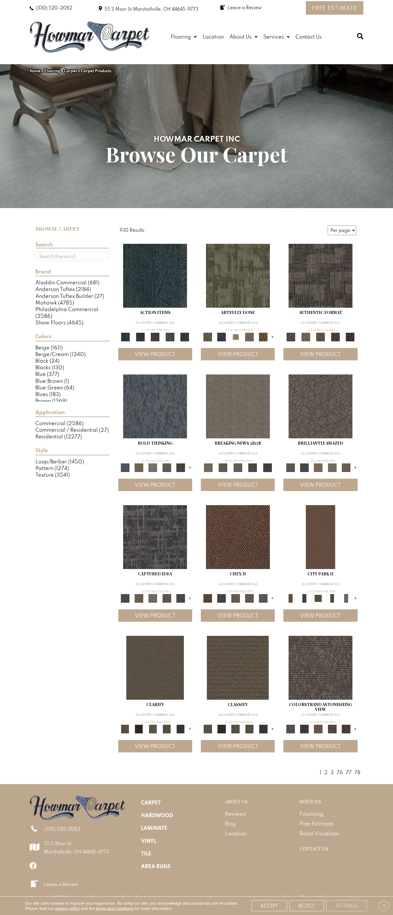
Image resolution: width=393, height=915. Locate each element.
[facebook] (33, 866)
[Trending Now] (238, 405)
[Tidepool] (155, 275)
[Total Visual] (318, 728)
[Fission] (167, 467)
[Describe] (153, 728)
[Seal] (181, 467)
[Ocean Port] (140, 336)
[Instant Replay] (238, 467)
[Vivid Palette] (263, 336)
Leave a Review (61, 884)
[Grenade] (139, 467)
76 (340, 772)
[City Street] (184, 336)
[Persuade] (167, 728)
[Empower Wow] (332, 467)
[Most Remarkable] (221, 336)
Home (35, 70)
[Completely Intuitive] (318, 467)
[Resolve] (155, 667)
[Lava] (153, 467)
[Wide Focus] (304, 728)
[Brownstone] (155, 336)
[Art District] (236, 597)
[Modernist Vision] (236, 336)
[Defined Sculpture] (305, 336)
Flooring (52, 70)
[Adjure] (181, 728)
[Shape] (155, 405)
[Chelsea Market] (238, 536)
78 (357, 772)
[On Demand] (252, 467)
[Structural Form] (350, 336)
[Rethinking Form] (335, 336)
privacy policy (67, 908)
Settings (346, 906)
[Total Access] (267, 467)
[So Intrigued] (320, 405)
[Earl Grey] (170, 336)
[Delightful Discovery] (238, 275)
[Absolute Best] (332, 728)
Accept (269, 906)
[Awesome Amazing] (249, 336)
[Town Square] (263, 597)
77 (349, 772)
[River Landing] (221, 597)
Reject (306, 906)
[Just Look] (346, 728)
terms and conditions (115, 908)
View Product (155, 354)
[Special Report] (222, 467)
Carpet (70, 70)
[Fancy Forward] (320, 667)
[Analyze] (139, 728)
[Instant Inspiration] (346, 467)
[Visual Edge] (320, 275)
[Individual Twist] (320, 336)
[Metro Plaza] (249, 597)
